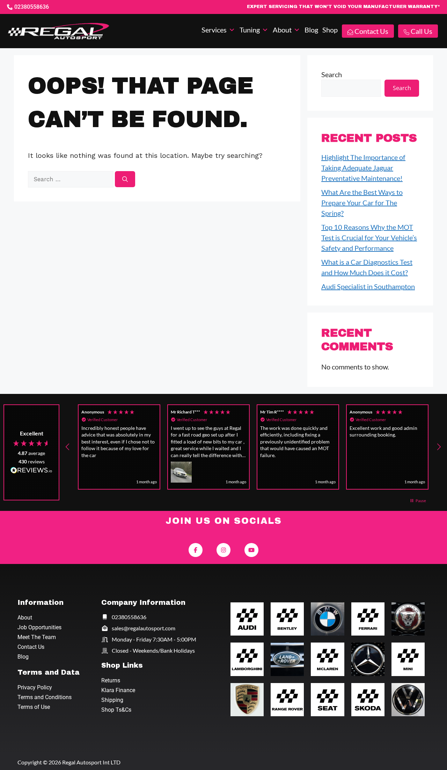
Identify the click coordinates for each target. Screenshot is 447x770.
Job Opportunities (39, 627)
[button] (218, 29)
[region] (253, 447)
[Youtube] (251, 550)
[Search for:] (71, 178)
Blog (23, 656)
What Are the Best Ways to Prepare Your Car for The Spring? (362, 202)
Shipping (112, 700)
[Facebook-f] (196, 550)
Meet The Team (36, 637)
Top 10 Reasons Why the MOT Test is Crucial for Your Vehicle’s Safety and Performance (369, 237)
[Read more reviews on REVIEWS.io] (31, 471)
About (24, 617)
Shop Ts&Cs (116, 709)
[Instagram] (223, 550)
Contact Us (30, 647)
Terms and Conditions (44, 697)
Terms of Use (33, 707)
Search (331, 74)
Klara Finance (118, 690)
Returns (110, 680)
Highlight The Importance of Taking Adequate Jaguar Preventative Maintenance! (363, 167)
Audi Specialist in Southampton (368, 286)
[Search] (125, 179)
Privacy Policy (34, 687)
